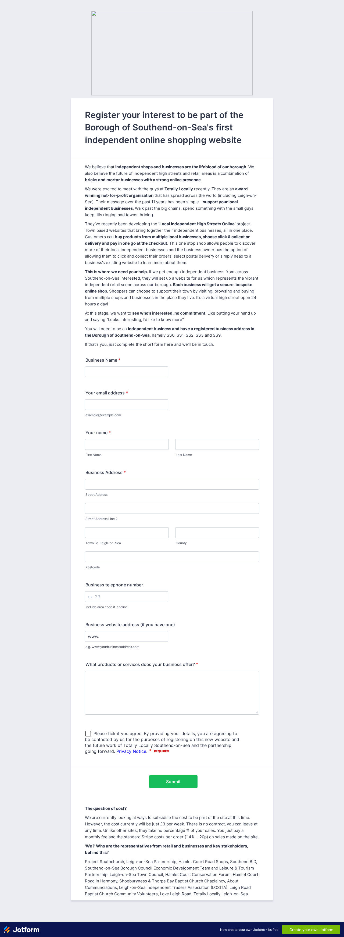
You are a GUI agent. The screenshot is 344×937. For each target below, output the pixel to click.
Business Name (102, 360)
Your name (98, 432)
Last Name (184, 455)
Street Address (96, 495)
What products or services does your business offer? (141, 664)
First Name (93, 455)
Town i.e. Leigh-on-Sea (103, 543)
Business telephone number (114, 584)
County (181, 543)
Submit (173, 781)
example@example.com (103, 415)
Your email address (106, 393)
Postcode (92, 567)
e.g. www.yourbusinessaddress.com (112, 647)
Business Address (105, 472)
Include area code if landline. (106, 607)
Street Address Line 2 (101, 519)
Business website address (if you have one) (130, 624)
